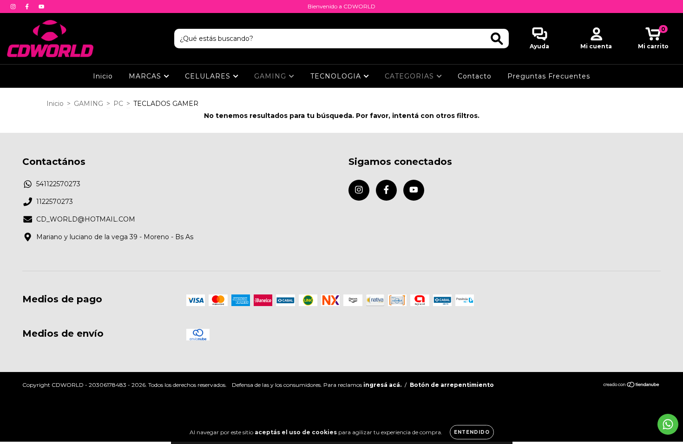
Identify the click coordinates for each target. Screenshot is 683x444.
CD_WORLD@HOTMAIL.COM (85, 219)
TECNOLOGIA (336, 76)
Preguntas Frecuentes (548, 76)
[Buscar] (497, 39)
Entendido (472, 432)
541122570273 (58, 184)
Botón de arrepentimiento (452, 384)
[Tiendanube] (632, 385)
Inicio (103, 76)
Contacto (475, 76)
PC (118, 103)
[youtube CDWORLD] (41, 6)
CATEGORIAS (410, 76)
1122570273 (54, 201)
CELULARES (209, 76)
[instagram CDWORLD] (14, 6)
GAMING (271, 76)
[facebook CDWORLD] (28, 6)
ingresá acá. (382, 384)
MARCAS (146, 76)
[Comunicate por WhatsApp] (667, 424)
